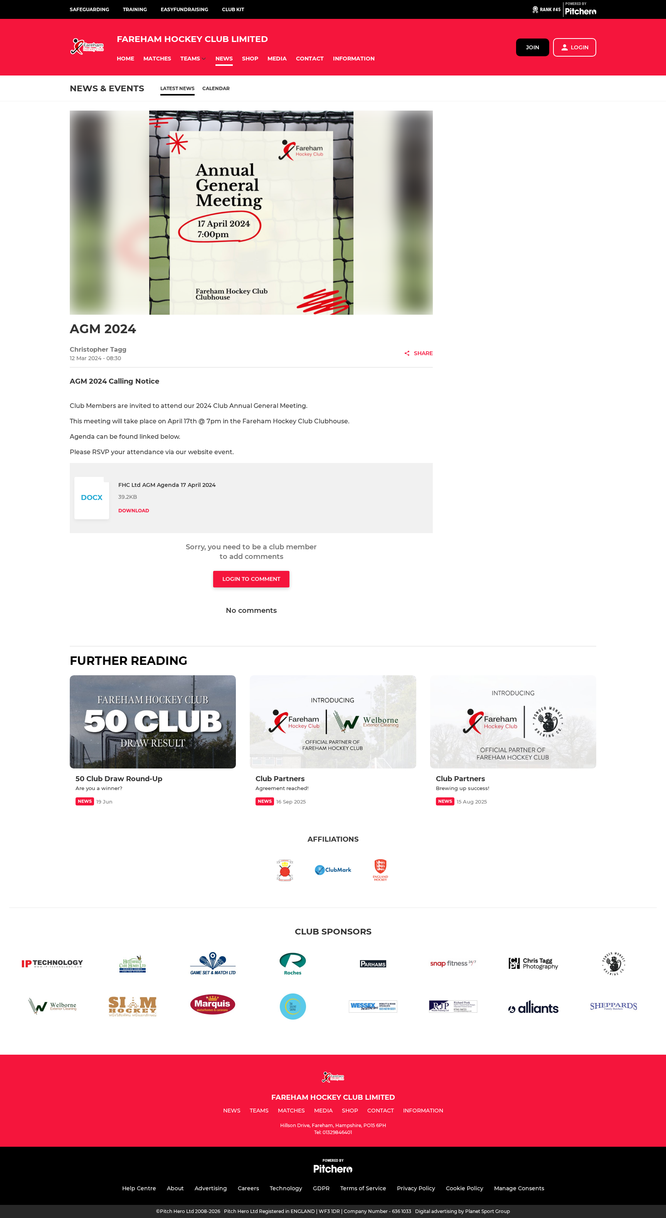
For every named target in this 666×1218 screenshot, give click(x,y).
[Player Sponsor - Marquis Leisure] (213, 1007)
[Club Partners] (333, 722)
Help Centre (139, 1188)
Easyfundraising (184, 9)
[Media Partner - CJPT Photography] (533, 965)
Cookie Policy (464, 1188)
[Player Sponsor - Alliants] (533, 1007)
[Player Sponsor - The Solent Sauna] (293, 1007)
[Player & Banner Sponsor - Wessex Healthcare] (373, 1007)
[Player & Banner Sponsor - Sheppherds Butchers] (613, 1007)
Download (133, 510)
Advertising (211, 1188)
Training (135, 9)
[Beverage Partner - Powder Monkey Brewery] (613, 965)
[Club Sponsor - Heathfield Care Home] (132, 965)
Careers (248, 1188)
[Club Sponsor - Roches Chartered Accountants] (293, 965)
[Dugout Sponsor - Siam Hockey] (132, 1007)
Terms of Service (363, 1188)
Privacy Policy (416, 1188)
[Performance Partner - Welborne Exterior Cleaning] (52, 1007)
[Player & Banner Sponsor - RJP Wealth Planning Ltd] (453, 1007)
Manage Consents (519, 1188)
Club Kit (233, 9)
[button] (125, 58)
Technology (286, 1188)
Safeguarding (89, 9)
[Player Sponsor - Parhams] (373, 965)
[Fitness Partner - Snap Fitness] (453, 965)
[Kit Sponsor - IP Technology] (52, 965)
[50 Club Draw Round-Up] (153, 722)
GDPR (321, 1188)
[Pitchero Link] (580, 12)
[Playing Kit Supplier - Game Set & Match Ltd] (213, 965)
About (175, 1188)
